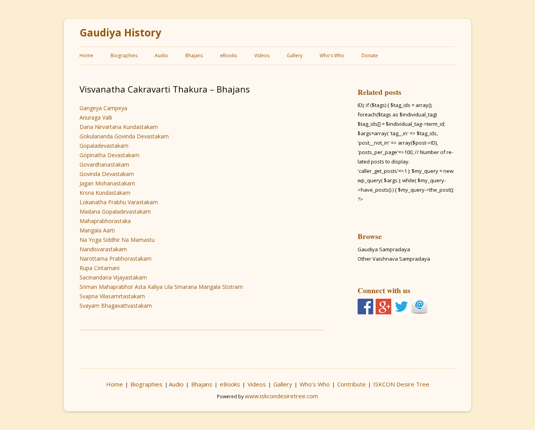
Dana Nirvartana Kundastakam (119, 127)
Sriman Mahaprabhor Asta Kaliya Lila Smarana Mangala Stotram (161, 286)
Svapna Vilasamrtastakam (112, 296)
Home (86, 55)
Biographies (123, 55)
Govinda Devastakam (107, 174)
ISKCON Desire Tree (401, 384)
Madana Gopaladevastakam (115, 211)
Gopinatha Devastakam (109, 155)
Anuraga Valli (96, 117)
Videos (261, 55)
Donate (369, 55)
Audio (161, 55)
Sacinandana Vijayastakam (113, 277)
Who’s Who (332, 55)
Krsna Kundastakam (105, 192)
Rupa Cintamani (99, 268)
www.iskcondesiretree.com (281, 396)
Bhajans (194, 55)
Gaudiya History (120, 32)
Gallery (294, 55)
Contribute (351, 384)
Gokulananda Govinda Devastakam (124, 136)
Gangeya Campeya (103, 108)
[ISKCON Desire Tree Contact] (419, 306)
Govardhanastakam (104, 164)
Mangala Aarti (97, 230)
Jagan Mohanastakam (107, 183)
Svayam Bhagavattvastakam (116, 305)
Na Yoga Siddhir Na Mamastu (117, 239)
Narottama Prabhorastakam (116, 258)
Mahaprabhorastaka (105, 221)
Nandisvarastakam (103, 249)
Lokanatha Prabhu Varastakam (119, 202)
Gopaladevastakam (104, 145)
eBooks (228, 55)
